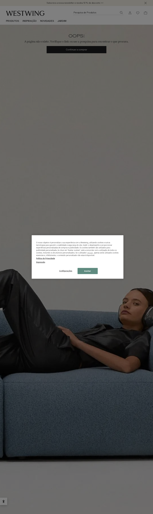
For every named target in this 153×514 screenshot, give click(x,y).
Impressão (40, 262)
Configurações (65, 271)
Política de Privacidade (45, 258)
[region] (77, 257)
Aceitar (87, 271)
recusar (90, 253)
